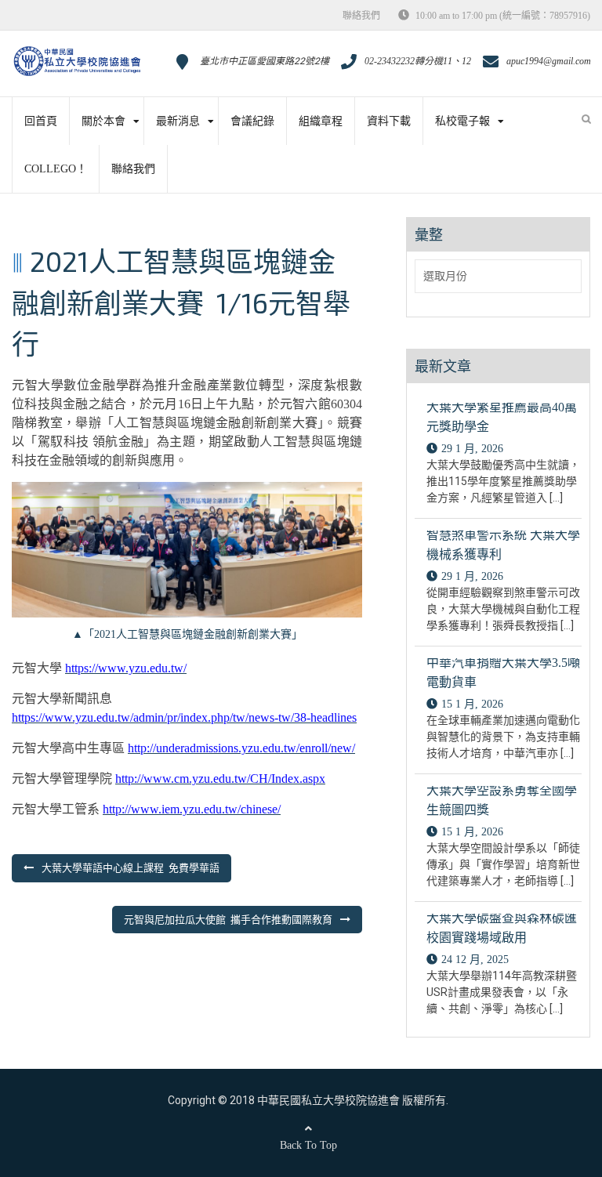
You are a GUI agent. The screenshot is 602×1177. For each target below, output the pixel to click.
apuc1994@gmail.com (548, 61)
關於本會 (103, 121)
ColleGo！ (55, 169)
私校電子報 (462, 121)
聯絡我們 (361, 15)
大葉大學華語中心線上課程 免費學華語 (130, 868)
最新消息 (178, 121)
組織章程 (321, 121)
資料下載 (389, 121)
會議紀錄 (252, 121)
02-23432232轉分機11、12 (417, 61)
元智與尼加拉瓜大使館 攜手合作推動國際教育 (228, 919)
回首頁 (40, 121)
